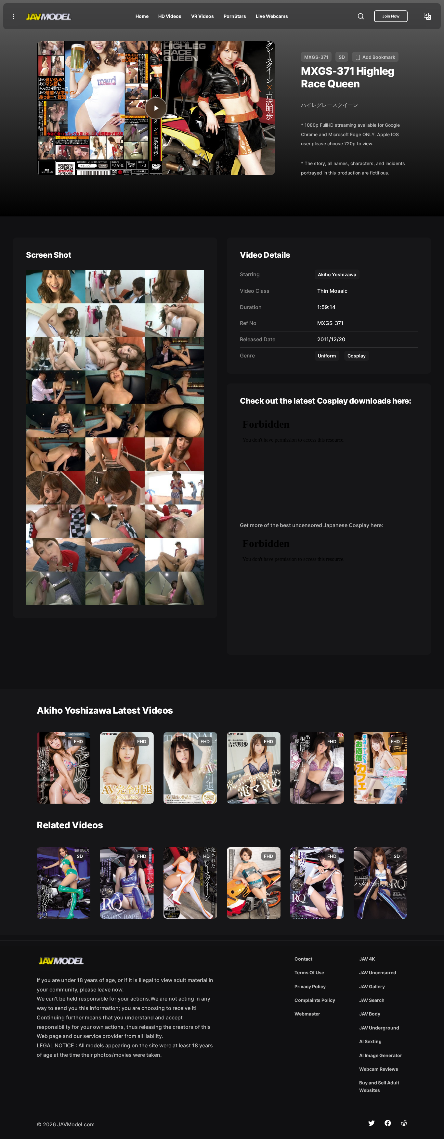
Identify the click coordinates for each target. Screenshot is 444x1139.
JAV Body (369, 1013)
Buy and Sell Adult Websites (379, 1086)
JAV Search (372, 1000)
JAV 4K (367, 959)
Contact (303, 959)
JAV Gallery (372, 986)
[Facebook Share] (388, 1123)
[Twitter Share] (371, 1123)
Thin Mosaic (331, 291)
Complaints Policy (314, 1000)
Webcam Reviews (378, 1069)
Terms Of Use (309, 972)
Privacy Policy (310, 986)
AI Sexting (370, 1041)
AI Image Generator (380, 1055)
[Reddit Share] (404, 1123)
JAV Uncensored (377, 972)
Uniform (327, 355)
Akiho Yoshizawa (337, 274)
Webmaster (307, 1013)
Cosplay (356, 355)
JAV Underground (379, 1027)
